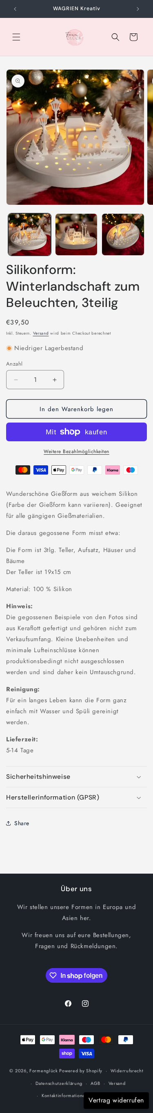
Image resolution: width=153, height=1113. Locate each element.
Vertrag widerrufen (116, 1100)
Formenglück (43, 1070)
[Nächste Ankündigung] (138, 9)
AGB (95, 1083)
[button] (16, 37)
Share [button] (21, 823)
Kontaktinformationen (65, 1095)
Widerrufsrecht (127, 1070)
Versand (41, 333)
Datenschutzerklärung (58, 1083)
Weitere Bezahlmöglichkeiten (76, 451)
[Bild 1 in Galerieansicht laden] (29, 234)
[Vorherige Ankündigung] (15, 9)
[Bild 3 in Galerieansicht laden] (123, 234)
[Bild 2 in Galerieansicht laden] (76, 234)
